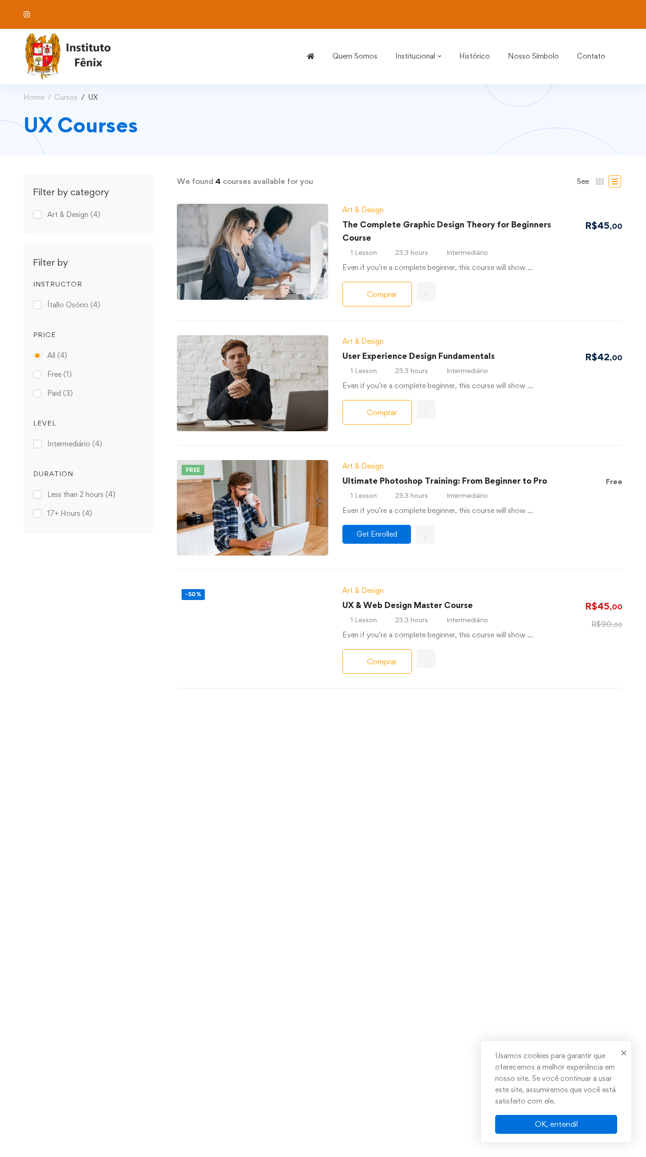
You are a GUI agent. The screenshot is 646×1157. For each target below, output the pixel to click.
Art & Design (73, 214)
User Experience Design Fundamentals (418, 356)
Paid (60, 393)
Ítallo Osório (73, 304)
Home (34, 97)
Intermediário (74, 443)
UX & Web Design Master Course (407, 605)
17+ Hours (69, 513)
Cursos (66, 97)
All (57, 355)
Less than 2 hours (81, 494)
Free (59, 374)
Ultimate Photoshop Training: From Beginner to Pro (444, 481)
